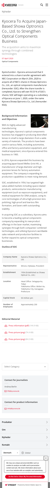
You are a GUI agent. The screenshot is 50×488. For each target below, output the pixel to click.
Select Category (11, 366)
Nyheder (6, 437)
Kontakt (6, 444)
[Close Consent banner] (46, 458)
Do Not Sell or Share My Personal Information (25, 476)
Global (28, 453)
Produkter (7, 422)
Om (4, 429)
